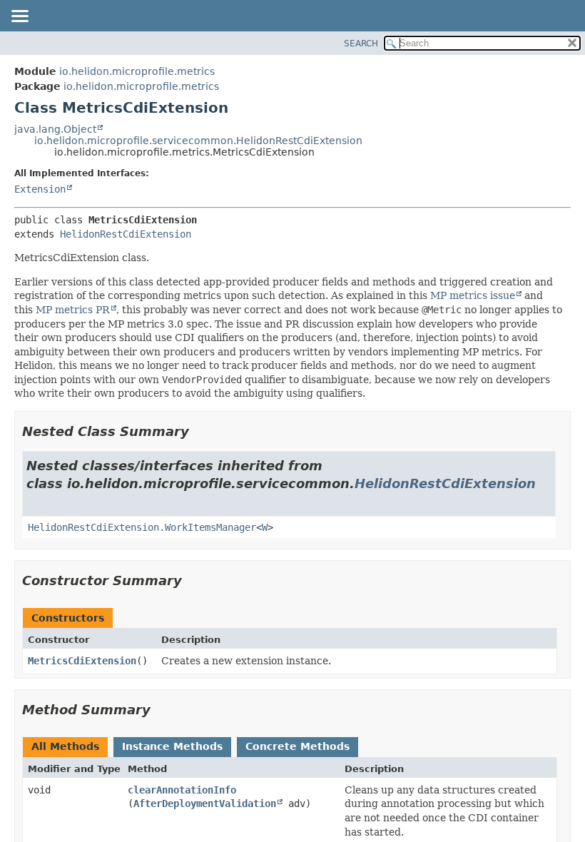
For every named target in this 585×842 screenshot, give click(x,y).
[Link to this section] (199, 431)
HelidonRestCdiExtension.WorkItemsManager (142, 527)
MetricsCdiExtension (82, 660)
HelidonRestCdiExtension (125, 234)
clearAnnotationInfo (182, 790)
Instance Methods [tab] (172, 746)
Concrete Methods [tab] (297, 746)
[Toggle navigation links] (19, 17)
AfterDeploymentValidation (204, 803)
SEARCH (361, 44)
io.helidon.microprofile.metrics (137, 71)
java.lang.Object (55, 129)
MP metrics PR (73, 309)
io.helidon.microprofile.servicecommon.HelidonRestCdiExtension (198, 140)
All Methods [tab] (65, 746)
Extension (40, 189)
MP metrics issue (472, 295)
